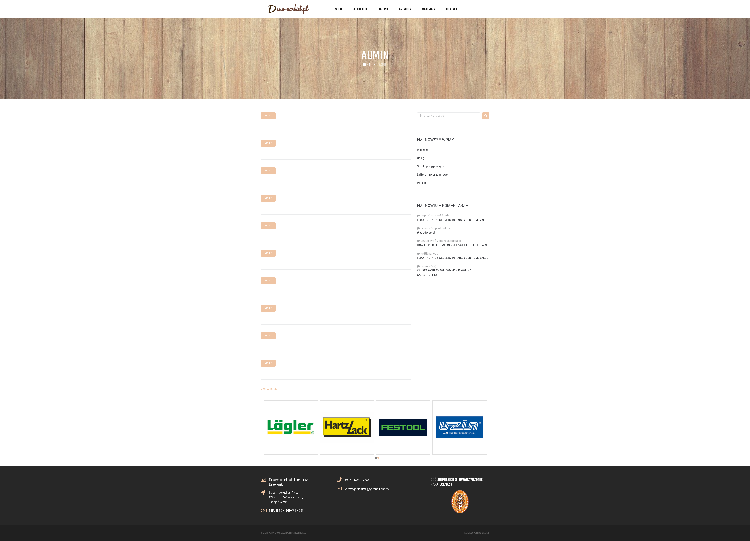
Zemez (485, 532)
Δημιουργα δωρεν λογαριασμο (440, 240)
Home (366, 65)
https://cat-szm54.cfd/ (435, 215)
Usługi (421, 158)
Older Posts (269, 389)
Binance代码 (428, 266)
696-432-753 (357, 480)
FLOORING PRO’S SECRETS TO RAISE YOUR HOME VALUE (452, 220)
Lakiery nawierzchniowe (432, 174)
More (268, 115)
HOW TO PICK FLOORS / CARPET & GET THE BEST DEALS (452, 245)
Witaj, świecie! (426, 232)
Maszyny (422, 149)
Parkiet (421, 182)
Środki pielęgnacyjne (430, 166)
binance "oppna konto (434, 228)
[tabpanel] (347, 427)
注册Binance (428, 253)
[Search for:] (448, 115)
